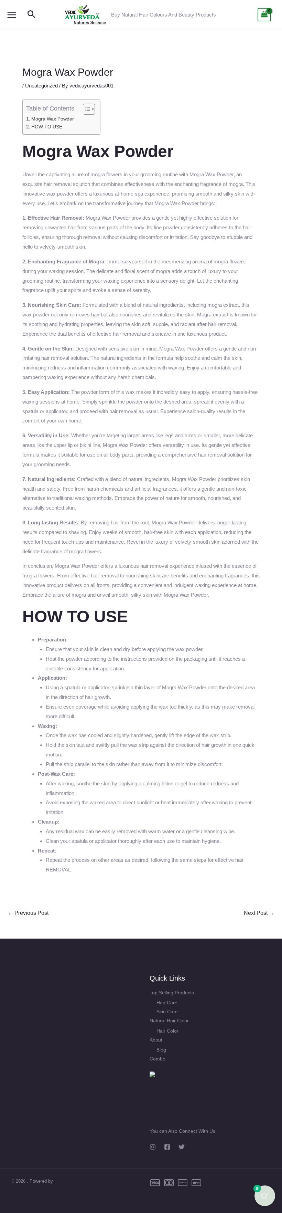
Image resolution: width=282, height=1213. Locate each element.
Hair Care (166, 1002)
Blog (161, 1050)
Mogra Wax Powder (52, 119)
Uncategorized (41, 85)
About (156, 1040)
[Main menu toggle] (11, 14)
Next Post (259, 913)
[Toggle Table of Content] (85, 109)
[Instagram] (153, 1147)
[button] (31, 15)
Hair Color (167, 1031)
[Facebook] (167, 1147)
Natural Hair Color (169, 1020)
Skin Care (167, 1011)
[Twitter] (181, 1147)
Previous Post (28, 913)
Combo (157, 1059)
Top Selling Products (172, 992)
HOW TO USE (46, 126)
